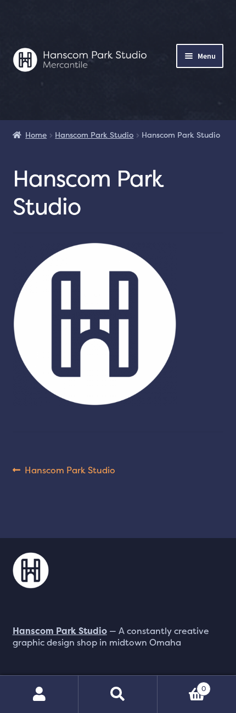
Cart (182, 684)
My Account (39, 694)
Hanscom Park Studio (94, 134)
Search (117, 694)
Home (36, 134)
